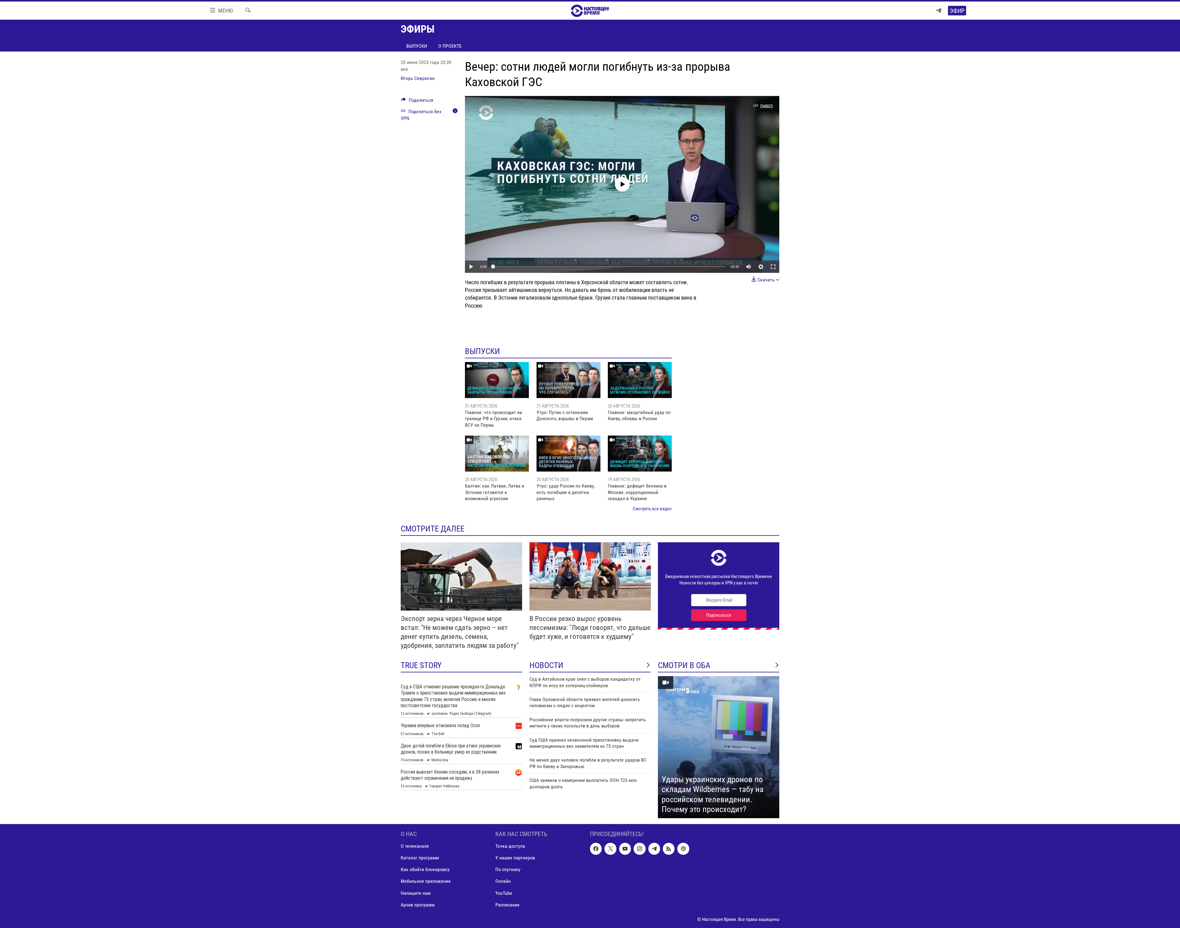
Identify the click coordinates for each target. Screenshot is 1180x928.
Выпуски (416, 46)
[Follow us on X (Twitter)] (610, 848)
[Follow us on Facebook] (596, 848)
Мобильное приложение (426, 881)
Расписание (507, 905)
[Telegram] (938, 10)
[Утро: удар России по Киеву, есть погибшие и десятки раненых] (568, 454)
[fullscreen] (773, 267)
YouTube (503, 893)
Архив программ (418, 905)
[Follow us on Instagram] (639, 848)
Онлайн (503, 881)
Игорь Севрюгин (418, 78)
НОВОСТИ (546, 665)
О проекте (450, 46)
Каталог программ (420, 858)
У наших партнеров (515, 858)
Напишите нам (416, 893)
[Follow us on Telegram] (654, 848)
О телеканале (415, 846)
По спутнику (508, 869)
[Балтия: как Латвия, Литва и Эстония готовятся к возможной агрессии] (497, 454)
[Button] (417, 101)
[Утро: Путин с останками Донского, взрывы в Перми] (568, 380)
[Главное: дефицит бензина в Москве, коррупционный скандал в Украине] (640, 454)
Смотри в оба (684, 665)
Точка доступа (510, 846)
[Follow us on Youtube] (625, 848)
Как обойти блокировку (425, 869)
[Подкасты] (683, 848)
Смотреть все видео (652, 509)
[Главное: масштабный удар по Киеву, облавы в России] (640, 380)
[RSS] (669, 848)
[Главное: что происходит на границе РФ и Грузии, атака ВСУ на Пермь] (497, 380)
